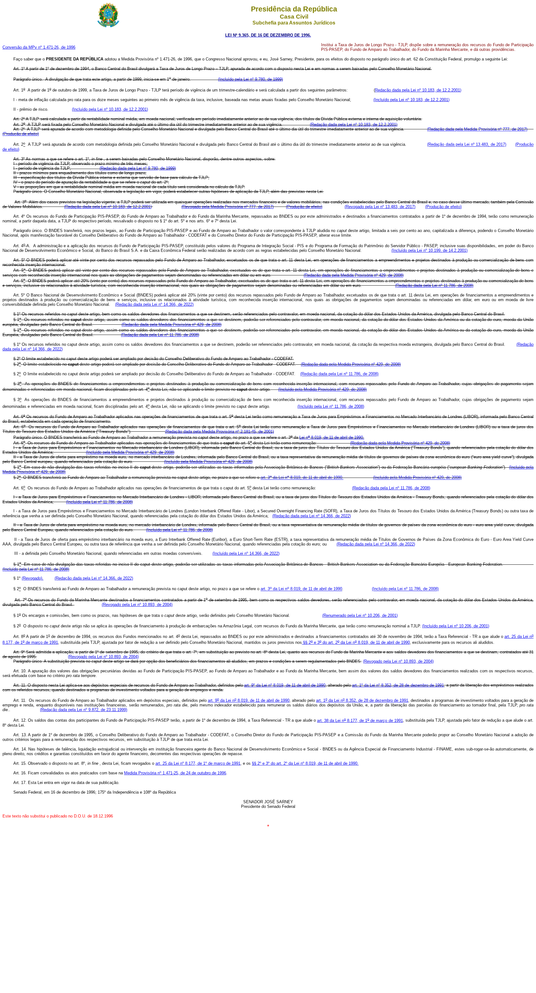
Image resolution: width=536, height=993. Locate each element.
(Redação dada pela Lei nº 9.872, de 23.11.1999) (83, 709)
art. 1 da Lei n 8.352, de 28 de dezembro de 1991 (362, 700)
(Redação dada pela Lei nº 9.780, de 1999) (138, 168)
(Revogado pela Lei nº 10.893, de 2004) (137, 604)
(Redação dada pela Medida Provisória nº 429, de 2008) (354, 275)
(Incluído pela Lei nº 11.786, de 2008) (330, 406)
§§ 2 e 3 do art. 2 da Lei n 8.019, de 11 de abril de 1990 (356, 642)
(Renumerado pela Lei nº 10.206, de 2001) (360, 615)
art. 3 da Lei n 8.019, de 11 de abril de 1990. (302, 477)
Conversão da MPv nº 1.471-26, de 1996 (38, 47)
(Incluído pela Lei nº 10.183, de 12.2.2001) (411, 99)
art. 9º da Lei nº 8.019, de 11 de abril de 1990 (284, 685)
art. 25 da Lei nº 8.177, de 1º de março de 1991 (197, 763)
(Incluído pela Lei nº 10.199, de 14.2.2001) (429, 250)
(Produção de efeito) (20, 133)
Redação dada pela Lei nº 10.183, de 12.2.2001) (418, 90)
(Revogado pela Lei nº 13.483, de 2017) (380, 206)
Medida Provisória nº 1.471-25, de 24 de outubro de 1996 (175, 773)
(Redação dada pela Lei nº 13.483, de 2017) (466, 144)
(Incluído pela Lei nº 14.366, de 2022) (245, 553)
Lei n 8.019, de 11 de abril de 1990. (331, 437)
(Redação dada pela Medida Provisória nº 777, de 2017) (477, 129)
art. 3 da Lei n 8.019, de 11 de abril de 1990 (301, 589)
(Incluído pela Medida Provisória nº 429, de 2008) (322, 389)
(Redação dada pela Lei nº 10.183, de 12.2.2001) (353, 124)
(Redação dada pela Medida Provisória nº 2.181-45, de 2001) (219, 431)
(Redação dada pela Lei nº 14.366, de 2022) (154, 304)
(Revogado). (32, 578)
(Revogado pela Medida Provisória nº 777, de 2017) (227, 206)
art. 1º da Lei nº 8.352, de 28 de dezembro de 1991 (398, 685)
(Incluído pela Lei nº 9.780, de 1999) (250, 79)
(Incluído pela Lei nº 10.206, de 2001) (455, 626)
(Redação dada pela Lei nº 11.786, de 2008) (434, 285)
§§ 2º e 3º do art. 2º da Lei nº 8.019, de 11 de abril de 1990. (305, 763)
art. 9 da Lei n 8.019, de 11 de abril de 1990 (248, 700)
